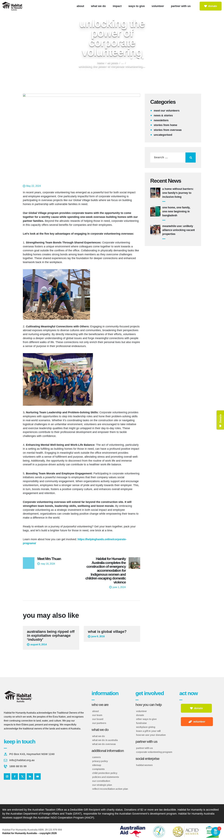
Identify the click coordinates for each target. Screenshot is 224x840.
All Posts (112, 62)
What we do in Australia (105, 740)
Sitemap (96, 765)
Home (100, 62)
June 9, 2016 (98, 636)
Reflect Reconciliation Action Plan (110, 789)
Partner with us (144, 748)
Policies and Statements (105, 777)
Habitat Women (144, 765)
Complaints (98, 769)
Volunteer (141, 711)
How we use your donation (151, 735)
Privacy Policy (100, 761)
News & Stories (163, 115)
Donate (140, 715)
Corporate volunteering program (154, 752)
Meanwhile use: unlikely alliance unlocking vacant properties (178, 230)
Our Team (97, 715)
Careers (96, 757)
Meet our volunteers (166, 110)
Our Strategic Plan (102, 785)
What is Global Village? (107, 632)
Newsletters (161, 120)
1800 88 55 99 (17, 766)
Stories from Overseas (168, 129)
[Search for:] (173, 157)
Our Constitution (101, 781)
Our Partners (99, 723)
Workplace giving (145, 727)
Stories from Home (165, 125)
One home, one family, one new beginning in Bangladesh (176, 211)
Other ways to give (146, 719)
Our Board (97, 719)
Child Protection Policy (104, 773)
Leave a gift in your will (148, 731)
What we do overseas (104, 744)
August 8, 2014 (38, 644)
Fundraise (141, 723)
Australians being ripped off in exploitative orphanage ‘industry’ (50, 636)
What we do (98, 736)
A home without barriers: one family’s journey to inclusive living (178, 192)
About (95, 711)
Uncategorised (163, 134)
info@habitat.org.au (22, 760)
